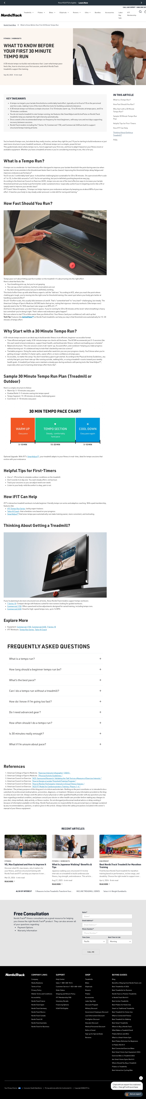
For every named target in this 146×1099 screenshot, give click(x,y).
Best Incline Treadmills (120, 1001)
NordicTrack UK (36, 1019)
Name (84, 912)
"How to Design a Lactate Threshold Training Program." (54, 781)
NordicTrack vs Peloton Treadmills (124, 994)
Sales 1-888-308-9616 (64, 983)
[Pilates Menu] (44, 12)
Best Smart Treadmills (120, 1023)
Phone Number (88, 929)
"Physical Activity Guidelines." (50, 775)
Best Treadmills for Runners (122, 990)
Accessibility (35, 997)
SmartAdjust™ (33, 456)
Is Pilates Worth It (118, 1045)
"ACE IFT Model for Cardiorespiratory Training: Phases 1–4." (56, 786)
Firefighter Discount (92, 1019)
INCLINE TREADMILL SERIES (88, 891)
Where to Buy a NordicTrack (122, 1026)
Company (34, 979)
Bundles (98, 12)
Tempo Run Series (27, 629)
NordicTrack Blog (10, 25)
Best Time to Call (114, 937)
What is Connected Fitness (121, 1016)
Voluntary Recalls (62, 1001)
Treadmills (27, 12)
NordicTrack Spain (37, 1005)
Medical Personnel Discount (95, 1026)
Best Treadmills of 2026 (120, 986)
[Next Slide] (141, 2)
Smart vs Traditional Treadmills (123, 1008)
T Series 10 (11, 603)
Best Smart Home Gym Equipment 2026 (126, 1052)
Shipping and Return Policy (65, 994)
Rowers (75, 12)
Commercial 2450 (14, 609)
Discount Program (91, 1005)
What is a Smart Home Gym (121, 1037)
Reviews (88, 1037)
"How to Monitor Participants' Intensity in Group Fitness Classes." (58, 784)
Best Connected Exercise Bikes (123, 1048)
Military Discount (91, 1008)
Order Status (60, 990)
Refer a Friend (90, 1030)
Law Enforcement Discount (95, 1016)
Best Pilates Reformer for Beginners (125, 1041)
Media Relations (37, 983)
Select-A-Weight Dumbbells (114, 891)
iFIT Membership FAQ (63, 997)
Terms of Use (36, 986)
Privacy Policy (36, 990)
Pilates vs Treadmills (119, 1066)
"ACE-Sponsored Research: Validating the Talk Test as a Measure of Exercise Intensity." (67, 778)
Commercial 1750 (14, 606)
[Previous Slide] (4, 2)
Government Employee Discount (96, 1012)
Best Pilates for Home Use (121, 1005)
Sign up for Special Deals (94, 1034)
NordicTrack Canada (38, 1016)
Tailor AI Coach (13, 511)
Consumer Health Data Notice (33, 1088)
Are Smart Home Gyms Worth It (123, 1059)
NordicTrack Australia (39, 1023)
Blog (113, 979)
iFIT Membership (131, 13)
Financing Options (62, 1005)
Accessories (109, 12)
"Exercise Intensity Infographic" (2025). (54, 773)
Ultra (86, 12)
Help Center (60, 979)
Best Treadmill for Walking (121, 1019)
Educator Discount (91, 1023)
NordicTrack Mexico (38, 1012)
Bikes (51, 12)
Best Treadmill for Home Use (122, 1012)
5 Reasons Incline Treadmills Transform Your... (54, 891)
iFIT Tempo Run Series (16, 508)
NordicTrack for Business (40, 1026)
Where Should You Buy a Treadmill (124, 1063)
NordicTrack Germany (39, 1008)
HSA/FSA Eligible (62, 1008)
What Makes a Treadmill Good (122, 1030)
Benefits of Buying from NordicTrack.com (126, 983)
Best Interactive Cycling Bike (122, 1070)
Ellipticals (63, 12)
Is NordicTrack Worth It (120, 997)
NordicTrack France (38, 1001)
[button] (140, 11)
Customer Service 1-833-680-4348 (69, 986)
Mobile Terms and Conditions (41, 994)
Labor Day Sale (121, 15)
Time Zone (86, 937)
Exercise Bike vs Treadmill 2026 (123, 1056)
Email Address (87, 920)
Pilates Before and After (120, 1034)
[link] (11, 15)
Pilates (40, 12)
